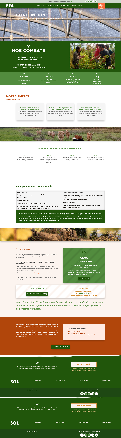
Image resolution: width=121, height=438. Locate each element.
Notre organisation (52, 5)
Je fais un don (59, 347)
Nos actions (65, 5)
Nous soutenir (84, 364)
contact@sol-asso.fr (84, 293)
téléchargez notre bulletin (41, 273)
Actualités (39, 5)
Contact (50, 1)
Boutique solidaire (65, 1)
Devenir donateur (36, 294)
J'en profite (83, 278)
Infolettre (56, 1)
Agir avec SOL (76, 5)
